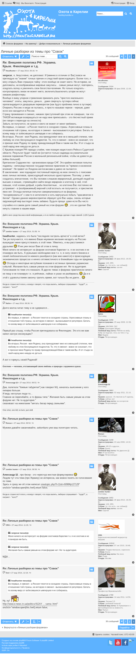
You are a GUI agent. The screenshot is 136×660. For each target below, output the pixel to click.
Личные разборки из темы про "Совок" (32, 51)
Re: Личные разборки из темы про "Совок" (31, 418)
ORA (100, 535)
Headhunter (103, 80)
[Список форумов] (29, 23)
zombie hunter (104, 251)
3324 (111, 86)
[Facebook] (125, 642)
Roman (101, 434)
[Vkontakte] (111, 642)
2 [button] (129, 56)
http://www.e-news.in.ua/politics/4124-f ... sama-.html (30, 604)
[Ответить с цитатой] (91, 63)
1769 (111, 595)
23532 (111, 543)
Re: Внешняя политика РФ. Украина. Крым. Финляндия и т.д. (29, 64)
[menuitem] (16, 3)
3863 (111, 390)
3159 (111, 440)
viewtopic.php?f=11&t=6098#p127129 (60, 484)
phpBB (22, 640)
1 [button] (125, 56)
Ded (99, 589)
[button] (121, 56)
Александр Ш (104, 384)
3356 (111, 320)
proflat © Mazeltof (20, 645)
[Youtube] (118, 642)
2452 (111, 257)
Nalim (100, 314)
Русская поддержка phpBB (13, 643)
